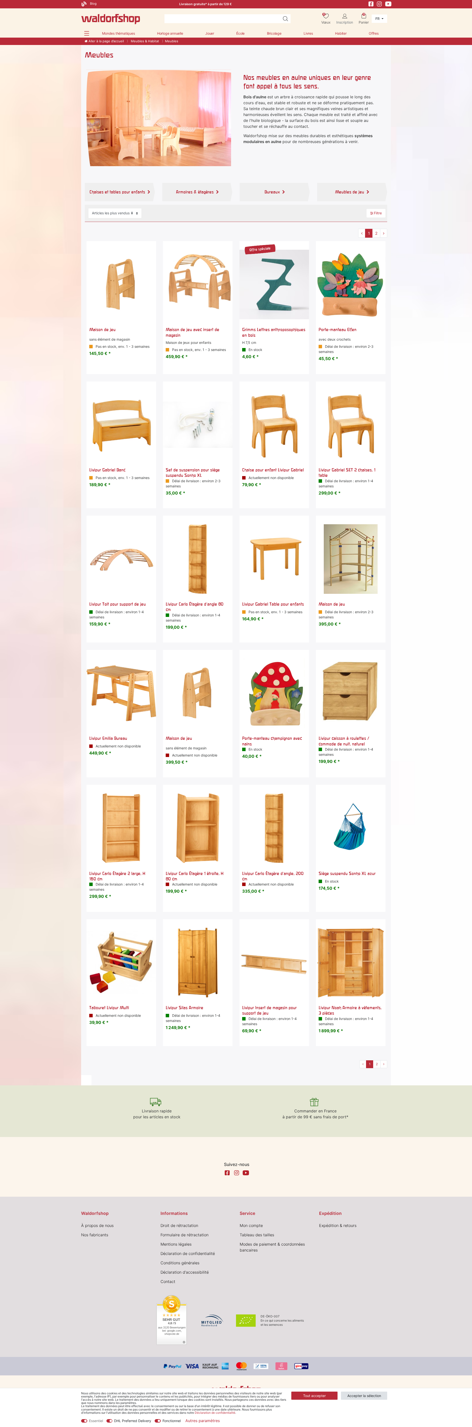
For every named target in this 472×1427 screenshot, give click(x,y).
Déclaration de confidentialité (188, 1253)
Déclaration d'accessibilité (185, 1272)
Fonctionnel (171, 1421)
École (240, 33)
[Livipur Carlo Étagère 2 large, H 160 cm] (121, 828)
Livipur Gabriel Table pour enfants (273, 604)
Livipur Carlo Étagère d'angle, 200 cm (273, 876)
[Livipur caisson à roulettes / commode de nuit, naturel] (350, 693)
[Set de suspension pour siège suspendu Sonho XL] (198, 425)
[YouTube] (388, 3)
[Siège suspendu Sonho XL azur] (350, 828)
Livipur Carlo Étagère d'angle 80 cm (194, 607)
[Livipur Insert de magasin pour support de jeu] (274, 962)
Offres (374, 33)
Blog (93, 3)
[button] (86, 33)
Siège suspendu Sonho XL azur (347, 873)
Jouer (209, 33)
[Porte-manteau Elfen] (350, 284)
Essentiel (96, 1421)
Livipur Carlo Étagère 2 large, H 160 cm (117, 876)
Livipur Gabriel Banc (107, 469)
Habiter (341, 33)
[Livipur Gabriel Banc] (121, 425)
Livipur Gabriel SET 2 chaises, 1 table (347, 472)
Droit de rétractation (179, 1225)
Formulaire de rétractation (184, 1234)
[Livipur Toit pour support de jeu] (121, 559)
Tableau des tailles (257, 1234)
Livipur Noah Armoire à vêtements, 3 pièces (350, 1010)
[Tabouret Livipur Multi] (121, 962)
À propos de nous (97, 1225)
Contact (168, 1281)
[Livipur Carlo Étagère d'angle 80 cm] (198, 559)
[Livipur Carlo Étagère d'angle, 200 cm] (274, 828)
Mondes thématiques (118, 33)
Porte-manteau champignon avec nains (272, 741)
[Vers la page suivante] (383, 233)
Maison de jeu (102, 329)
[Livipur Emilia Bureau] (121, 693)
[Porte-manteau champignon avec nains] (274, 693)
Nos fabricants (94, 1234)
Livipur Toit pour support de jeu (117, 604)
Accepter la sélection (364, 1396)
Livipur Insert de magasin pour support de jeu (269, 1010)
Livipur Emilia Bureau (108, 738)
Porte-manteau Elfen (337, 329)
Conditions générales (180, 1262)
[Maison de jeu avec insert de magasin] (198, 284)
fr (378, 18)
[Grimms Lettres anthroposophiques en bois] (274, 284)
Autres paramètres (202, 1420)
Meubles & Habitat (144, 41)
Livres (308, 33)
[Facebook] (371, 3)
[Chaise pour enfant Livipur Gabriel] (274, 425)
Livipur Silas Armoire (184, 1007)
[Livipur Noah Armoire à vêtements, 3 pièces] (350, 962)
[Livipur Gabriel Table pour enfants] (274, 559)
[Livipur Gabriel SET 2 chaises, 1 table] (350, 425)
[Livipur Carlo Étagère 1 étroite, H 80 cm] (198, 828)
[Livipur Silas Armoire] (198, 962)
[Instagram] (379, 3)
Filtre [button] (378, 213)
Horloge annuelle (170, 33)
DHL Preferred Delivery (132, 1421)
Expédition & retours (337, 1225)
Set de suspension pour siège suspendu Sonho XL (193, 472)
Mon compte (251, 1225)
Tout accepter (314, 1396)
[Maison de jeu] (121, 284)
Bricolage (274, 33)
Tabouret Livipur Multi (109, 1007)
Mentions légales (176, 1244)
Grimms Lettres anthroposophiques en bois (273, 332)
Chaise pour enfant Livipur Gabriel (273, 469)
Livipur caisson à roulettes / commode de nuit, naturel (344, 741)
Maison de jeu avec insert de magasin (192, 332)
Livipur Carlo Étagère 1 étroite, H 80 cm (194, 876)
